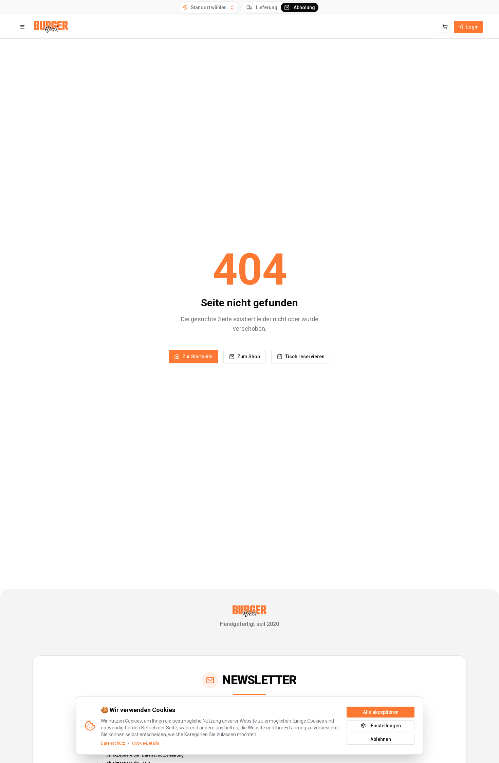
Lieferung (266, 7)
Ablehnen (380, 739)
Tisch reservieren (305, 356)
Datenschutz (113, 743)
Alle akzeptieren (381, 712)
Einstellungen (386, 725)
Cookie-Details (145, 743)
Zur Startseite (197, 356)
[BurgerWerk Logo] (51, 27)
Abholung (304, 7)
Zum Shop (248, 356)
